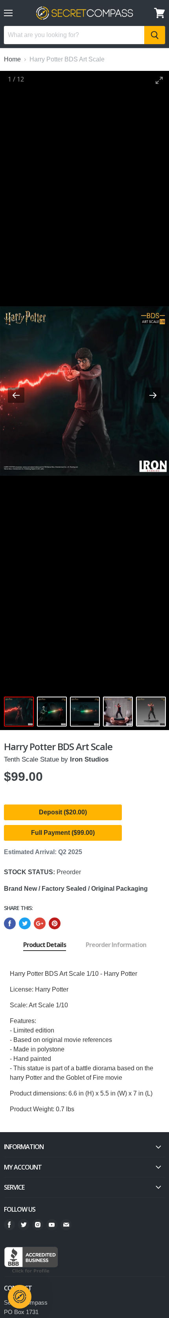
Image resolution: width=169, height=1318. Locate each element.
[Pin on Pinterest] (55, 923)
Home (12, 59)
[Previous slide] (16, 395)
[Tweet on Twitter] (25, 923)
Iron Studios (89, 759)
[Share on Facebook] (10, 923)
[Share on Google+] (40, 923)
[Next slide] (153, 395)
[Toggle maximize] (159, 80)
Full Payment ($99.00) (63, 832)
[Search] (154, 35)
